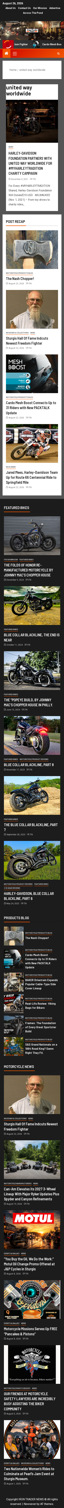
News (11, 147)
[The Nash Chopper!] (32, 249)
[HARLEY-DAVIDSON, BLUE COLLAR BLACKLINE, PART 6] (32, 860)
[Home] (6, 53)
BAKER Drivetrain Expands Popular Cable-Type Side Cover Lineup (41, 984)
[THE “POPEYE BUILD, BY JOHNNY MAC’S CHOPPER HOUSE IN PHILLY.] (32, 670)
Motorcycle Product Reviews (34, 759)
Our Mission (40, 8)
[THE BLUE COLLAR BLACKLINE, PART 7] (32, 795)
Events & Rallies (11, 1254)
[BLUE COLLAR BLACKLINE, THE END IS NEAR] (32, 605)
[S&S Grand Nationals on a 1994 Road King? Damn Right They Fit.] (14, 1046)
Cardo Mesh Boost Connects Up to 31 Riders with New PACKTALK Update (31, 407)
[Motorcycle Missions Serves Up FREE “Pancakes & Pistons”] (32, 1299)
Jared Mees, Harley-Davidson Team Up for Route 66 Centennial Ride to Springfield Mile (32, 477)
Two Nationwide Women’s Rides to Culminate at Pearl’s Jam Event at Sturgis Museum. (29, 1473)
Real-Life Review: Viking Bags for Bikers (40, 1005)
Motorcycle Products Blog (19, 273)
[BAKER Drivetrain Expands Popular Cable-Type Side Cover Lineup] (14, 982)
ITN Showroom (11, 560)
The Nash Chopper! (20, 278)
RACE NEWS (11, 467)
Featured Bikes (26, 560)
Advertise (54, 8)
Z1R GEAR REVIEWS (12, 888)
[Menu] (14, 53)
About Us (10, 8)
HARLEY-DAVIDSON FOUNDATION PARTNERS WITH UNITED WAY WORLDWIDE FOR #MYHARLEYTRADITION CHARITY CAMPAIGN (30, 163)
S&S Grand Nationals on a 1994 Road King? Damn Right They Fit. (41, 1048)
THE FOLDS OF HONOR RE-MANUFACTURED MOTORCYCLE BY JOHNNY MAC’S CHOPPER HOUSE (28, 570)
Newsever (30, 1504)
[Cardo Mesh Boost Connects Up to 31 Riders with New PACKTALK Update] (32, 373)
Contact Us (24, 8)
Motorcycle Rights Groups (17, 1388)
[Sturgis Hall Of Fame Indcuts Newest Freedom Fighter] (32, 309)
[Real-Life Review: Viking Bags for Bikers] (14, 1003)
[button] (14, 53)
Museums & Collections (17, 333)
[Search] (58, 53)
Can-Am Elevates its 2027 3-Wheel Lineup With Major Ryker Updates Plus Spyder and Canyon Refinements (31, 1194)
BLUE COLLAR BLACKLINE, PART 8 (29, 764)
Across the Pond (33, 13)
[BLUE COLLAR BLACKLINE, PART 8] (32, 735)
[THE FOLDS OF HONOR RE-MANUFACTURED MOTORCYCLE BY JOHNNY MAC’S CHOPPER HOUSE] (32, 535)
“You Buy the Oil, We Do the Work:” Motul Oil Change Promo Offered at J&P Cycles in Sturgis (29, 1264)
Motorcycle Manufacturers (18, 1184)
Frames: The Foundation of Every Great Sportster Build (40, 1027)
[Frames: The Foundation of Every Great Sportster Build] (14, 1025)
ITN (34, 179)
